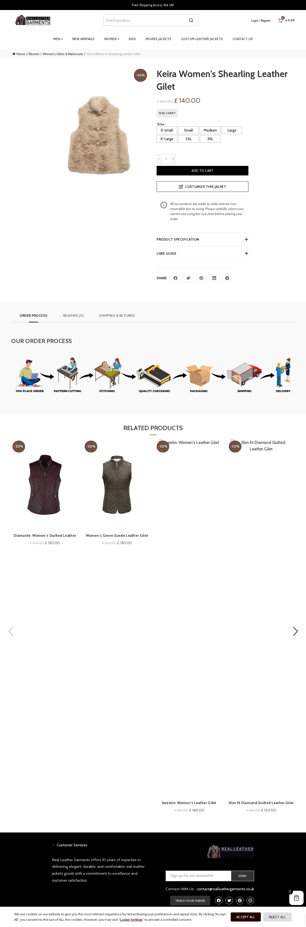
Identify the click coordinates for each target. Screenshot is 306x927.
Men (58, 39)
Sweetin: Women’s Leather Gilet (189, 803)
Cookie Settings (131, 919)
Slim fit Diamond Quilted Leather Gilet (261, 803)
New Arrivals (83, 39)
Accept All (245, 917)
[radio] (167, 130)
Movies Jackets (158, 39)
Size (160, 124)
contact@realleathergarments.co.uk (225, 889)
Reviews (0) (73, 315)
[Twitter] (188, 278)
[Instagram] (250, 900)
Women (111, 39)
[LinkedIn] (214, 278)
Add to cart (202, 171)
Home (20, 54)
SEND (242, 876)
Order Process (34, 315)
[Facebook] (175, 278)
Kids (132, 39)
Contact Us (243, 39)
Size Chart (167, 113)
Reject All (277, 917)
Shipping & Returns (117, 315)
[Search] (191, 20)
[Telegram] (227, 278)
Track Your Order (190, 900)
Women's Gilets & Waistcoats (63, 54)
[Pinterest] (201, 278)
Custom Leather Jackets (202, 39)
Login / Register (261, 20)
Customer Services (72, 845)
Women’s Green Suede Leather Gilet (117, 535)
